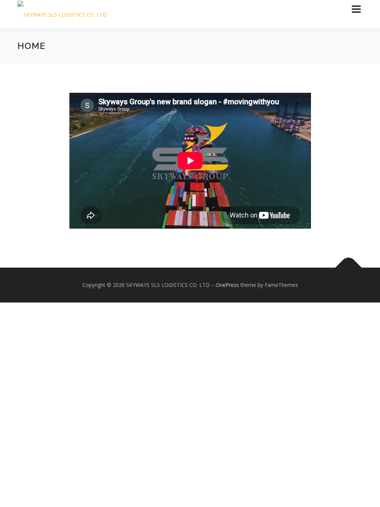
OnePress (227, 284)
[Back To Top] (348, 268)
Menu (356, 9)
